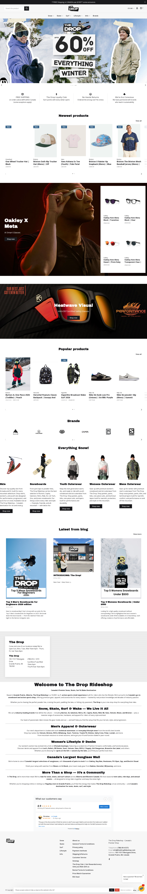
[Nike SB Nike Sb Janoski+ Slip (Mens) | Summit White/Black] (129, 374)
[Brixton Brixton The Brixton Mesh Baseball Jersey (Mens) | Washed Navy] (129, 140)
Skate (59, 16)
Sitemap (75, 861)
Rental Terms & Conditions (82, 870)
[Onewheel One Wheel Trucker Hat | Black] (18, 140)
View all (139, 121)
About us (76, 840)
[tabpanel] (73, 51)
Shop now (11, 239)
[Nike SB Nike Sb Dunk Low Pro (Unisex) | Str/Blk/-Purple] (101, 374)
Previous (1, 85)
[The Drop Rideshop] (10, 840)
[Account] (137, 8)
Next (145, 85)
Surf (67, 16)
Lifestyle (77, 16)
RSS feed (75, 877)
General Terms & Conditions (83, 844)
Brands (95, 16)
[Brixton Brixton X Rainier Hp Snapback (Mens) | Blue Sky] (101, 140)
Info (86, 16)
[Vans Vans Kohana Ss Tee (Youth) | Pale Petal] (73, 140)
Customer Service (79, 857)
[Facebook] (109, 859)
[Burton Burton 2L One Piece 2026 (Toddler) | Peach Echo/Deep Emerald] (18, 374)
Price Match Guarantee (81, 873)
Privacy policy (77, 847)
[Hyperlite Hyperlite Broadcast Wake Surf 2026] (73, 374)
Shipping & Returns (80, 854)
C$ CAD (130, 8)
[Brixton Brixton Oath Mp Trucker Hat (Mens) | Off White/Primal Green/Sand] (45, 140)
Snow (50, 16)
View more (137, 534)
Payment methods (79, 851)
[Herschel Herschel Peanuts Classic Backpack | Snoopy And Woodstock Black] (45, 374)
